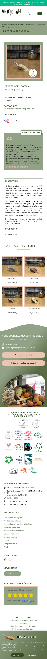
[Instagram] (10, 559)
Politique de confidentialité (23, 629)
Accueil (4, 24)
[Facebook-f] (4, 559)
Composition (11, 229)
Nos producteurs (10, 544)
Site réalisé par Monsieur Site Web (23, 620)
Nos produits (12, 24)
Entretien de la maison (13, 527)
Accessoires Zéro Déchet (14, 531)
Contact (7, 540)
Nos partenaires (10, 537)
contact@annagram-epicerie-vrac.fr (20, 348)
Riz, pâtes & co (40, 24)
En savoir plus (31, 655)
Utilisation (11, 234)
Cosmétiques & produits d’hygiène (18, 524)
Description (11, 181)
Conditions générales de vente (23, 626)
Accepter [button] (17, 655)
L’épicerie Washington (13, 518)
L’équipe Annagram (12, 534)
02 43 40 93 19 (11, 344)
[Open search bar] (30, 14)
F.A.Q (6, 547)
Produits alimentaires (26, 24)
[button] (39, 13)
